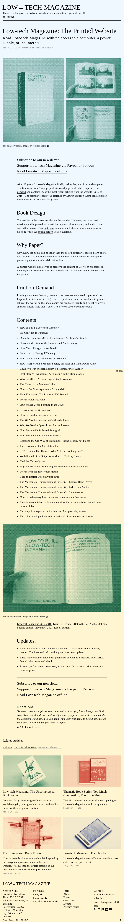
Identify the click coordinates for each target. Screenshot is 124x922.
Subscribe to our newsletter (38, 160)
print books (34, 661)
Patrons (24, 666)
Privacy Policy (71, 906)
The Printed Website (25, 747)
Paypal (72, 165)
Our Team (68, 900)
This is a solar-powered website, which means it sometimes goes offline (43, 12)
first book (49, 227)
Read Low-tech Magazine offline (42, 171)
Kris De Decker (44, 48)
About (66, 894)
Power (66, 897)
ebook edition (45, 231)
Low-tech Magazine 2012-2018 (34, 623)
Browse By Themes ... (50, 747)
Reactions (30, 727)
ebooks (50, 661)
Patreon (88, 165)
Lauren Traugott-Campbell (81, 195)
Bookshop (7, 747)
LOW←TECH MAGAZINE (41, 7)
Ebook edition (62, 627)
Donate (67, 903)
